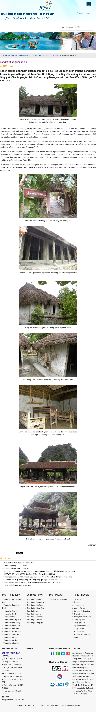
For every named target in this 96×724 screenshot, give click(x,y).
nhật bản (75, 673)
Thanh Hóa (76, 685)
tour (89, 685)
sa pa (74, 682)
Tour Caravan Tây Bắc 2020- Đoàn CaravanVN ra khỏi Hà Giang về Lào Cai (32, 582)
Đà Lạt (78, 694)
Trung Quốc (80, 688)
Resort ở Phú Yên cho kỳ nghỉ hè (16, 568)
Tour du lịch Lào (33, 611)
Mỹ (83, 667)
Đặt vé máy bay (79, 605)
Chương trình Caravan (58, 599)
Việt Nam (84, 691)
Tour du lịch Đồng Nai (11, 643)
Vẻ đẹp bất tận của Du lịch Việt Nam (17, 585)
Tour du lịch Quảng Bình (12, 631)
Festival (85, 656)
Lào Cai (89, 665)
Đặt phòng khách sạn (81, 626)
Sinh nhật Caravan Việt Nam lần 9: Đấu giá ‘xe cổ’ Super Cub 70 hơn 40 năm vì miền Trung (38, 577)
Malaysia (78, 667)
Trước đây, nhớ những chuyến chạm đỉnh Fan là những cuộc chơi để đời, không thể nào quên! (39, 571)
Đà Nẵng (84, 694)
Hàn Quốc (80, 659)
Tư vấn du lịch (79, 631)
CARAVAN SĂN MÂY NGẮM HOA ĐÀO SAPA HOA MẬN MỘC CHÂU (29, 574)
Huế (89, 656)
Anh (74, 653)
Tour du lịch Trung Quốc (35, 623)
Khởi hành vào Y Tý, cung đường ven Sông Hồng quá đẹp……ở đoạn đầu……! (32, 580)
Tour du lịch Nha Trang (11, 623)
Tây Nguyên (89, 688)
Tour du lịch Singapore (35, 617)
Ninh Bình (68, 70)
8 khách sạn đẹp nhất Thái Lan (15, 566)
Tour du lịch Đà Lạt (10, 637)
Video (76, 637)
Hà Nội (87, 659)
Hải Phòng (80, 662)
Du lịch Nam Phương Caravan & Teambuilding (48, 6)
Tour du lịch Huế (9, 617)
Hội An (86, 662)
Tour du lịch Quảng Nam (12, 620)
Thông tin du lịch (80, 614)
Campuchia (80, 653)
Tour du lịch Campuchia (35, 602)
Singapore (80, 682)
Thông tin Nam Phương (82, 617)
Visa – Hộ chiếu (79, 608)
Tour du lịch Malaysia (34, 614)
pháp (88, 673)
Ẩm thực (77, 602)
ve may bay (76, 691)
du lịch (11, 70)
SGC (78, 705)
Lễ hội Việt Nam (79, 620)
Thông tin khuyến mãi (82, 634)
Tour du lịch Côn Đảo (10, 611)
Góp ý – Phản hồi (80, 628)
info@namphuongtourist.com (13, 700)
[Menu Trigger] (89, 4)
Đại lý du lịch (78, 599)
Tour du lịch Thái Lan (34, 620)
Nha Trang (89, 670)
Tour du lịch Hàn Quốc (35, 605)
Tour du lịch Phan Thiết (11, 626)
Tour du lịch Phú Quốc (11, 628)
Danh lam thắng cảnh (82, 611)
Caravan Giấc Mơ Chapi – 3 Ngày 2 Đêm (19, 563)
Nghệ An (82, 670)
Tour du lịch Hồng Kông (35, 608)
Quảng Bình (81, 676)
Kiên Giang (79, 665)
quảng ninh (89, 679)
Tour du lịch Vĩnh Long (11, 634)
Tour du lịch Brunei (34, 599)
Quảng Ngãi (80, 679)
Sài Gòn (87, 682)
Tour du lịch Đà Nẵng (10, 640)
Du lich (79, 656)
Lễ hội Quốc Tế (79, 623)
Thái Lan (84, 685)
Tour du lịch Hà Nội (10, 614)
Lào (85, 665)
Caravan (88, 653)
